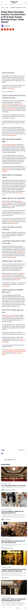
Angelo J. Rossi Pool (9, 315)
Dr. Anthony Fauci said (11, 108)
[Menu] (1, 2)
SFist (18, 306)
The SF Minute (10, 88)
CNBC (14, 135)
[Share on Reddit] (13, 29)
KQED (7, 237)
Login (5, 459)
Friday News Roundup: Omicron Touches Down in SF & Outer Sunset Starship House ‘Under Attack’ (14, 351)
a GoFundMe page (18, 278)
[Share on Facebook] (2, 29)
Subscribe (9, 459)
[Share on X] (5, 29)
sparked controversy (6, 169)
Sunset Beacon (5, 286)
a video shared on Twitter (9, 144)
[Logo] (14, 2)
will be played (10, 221)
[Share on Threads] (8, 29)
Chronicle (10, 135)
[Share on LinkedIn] (10, 29)
